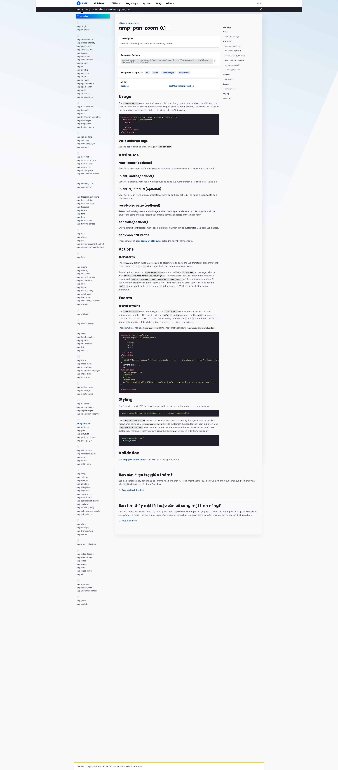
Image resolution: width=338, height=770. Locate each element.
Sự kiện (146, 3)
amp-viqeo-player (84, 571)
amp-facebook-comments (88, 196)
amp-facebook (83, 207)
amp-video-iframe (84, 557)
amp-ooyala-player (85, 410)
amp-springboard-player (87, 501)
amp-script (81, 473)
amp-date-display (84, 163)
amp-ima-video (83, 273)
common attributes (232, 70)
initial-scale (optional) (233, 51)
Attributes (227, 41)
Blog (158, 3)
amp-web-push (83, 584)
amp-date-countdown (86, 160)
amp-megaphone (84, 367)
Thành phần (133, 23)
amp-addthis (82, 70)
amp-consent (82, 147)
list (128, 146)
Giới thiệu (99, 3)
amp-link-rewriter (84, 343)
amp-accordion (83, 56)
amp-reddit (82, 457)
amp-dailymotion (84, 157)
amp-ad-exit (82, 63)
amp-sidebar (82, 480)
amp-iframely (82, 270)
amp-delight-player (85, 170)
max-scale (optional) (232, 46)
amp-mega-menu (84, 363)
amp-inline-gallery (85, 290)
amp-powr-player (84, 440)
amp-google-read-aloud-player (90, 247)
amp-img (81, 284)
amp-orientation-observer (88, 413)
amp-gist (80, 240)
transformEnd (230, 89)
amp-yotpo (81, 600)
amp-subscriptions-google (88, 511)
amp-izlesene (82, 304)
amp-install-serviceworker (88, 300)
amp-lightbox (82, 340)
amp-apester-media (85, 83)
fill (147, 72)
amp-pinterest (83, 427)
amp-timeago (82, 527)
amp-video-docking (85, 554)
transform (229, 79)
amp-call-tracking (84, 137)
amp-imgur (82, 287)
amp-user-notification (86, 544)
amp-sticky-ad (83, 504)
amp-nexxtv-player (85, 393)
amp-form (81, 217)
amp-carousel (83, 140)
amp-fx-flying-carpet (86, 224)
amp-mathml (82, 360)
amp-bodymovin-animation (89, 117)
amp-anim (81, 76)
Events (226, 84)
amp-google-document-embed (90, 243)
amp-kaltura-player (85, 323)
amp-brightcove (84, 123)
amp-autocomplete (85, 97)
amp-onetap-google (85, 407)
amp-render (82, 460)
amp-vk (80, 574)
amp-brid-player (84, 120)
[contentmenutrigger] (241, 28)
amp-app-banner (84, 86)
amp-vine (81, 567)
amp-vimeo (81, 564)
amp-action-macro (85, 59)
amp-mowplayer (84, 374)
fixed (155, 72)
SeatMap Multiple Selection (181, 86)
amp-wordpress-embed (87, 590)
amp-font (81, 213)
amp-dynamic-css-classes (88, 173)
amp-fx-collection (84, 220)
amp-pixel (81, 430)
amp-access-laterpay (86, 42)
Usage (226, 32)
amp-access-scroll (84, 49)
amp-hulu (81, 257)
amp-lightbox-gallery (86, 337)
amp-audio (81, 90)
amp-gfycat (82, 237)
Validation (227, 98)
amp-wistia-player (85, 587)
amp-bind (81, 113)
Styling (226, 94)
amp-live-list (82, 350)
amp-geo (80, 233)
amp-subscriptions (85, 514)
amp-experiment (84, 187)
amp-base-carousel (85, 106)
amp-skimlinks (83, 484)
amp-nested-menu (85, 387)
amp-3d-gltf (82, 26)
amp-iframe (82, 267)
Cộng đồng (130, 3)
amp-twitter (82, 534)
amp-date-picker (84, 167)
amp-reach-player (84, 450)
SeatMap (125, 86)
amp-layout (82, 333)
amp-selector (82, 477)
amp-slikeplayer (84, 487)
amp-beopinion (83, 110)
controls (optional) (232, 65)
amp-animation (83, 80)
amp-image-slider (84, 280)
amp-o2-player (83, 403)
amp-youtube (82, 604)
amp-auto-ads (83, 93)
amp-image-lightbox (86, 277)
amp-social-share (84, 494)
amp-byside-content (85, 127)
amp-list (80, 347)
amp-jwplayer (83, 314)
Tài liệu (114, 3)
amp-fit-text (82, 210)
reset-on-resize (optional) (234, 60)
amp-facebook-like (85, 200)
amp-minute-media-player (88, 370)
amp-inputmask (84, 294)
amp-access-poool (85, 46)
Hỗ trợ (169, 3)
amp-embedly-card (85, 183)
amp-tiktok (81, 524)
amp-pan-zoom (84, 423)
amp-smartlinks (83, 490)
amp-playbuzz (83, 434)
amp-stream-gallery (85, 507)
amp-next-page (83, 390)
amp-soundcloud (84, 497)
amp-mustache (83, 377)
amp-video (81, 560)
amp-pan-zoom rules (134, 459)
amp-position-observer (87, 437)
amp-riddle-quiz (84, 464)
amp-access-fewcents (86, 39)
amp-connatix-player (86, 143)
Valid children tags (232, 36)
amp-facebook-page (85, 203)
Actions (226, 74)
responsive (184, 72)
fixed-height (168, 72)
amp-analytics (83, 73)
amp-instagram (83, 297)
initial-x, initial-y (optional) (235, 55)
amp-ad (80, 66)
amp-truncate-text (85, 531)
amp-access (82, 53)
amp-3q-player (83, 29)
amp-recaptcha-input (86, 453)
